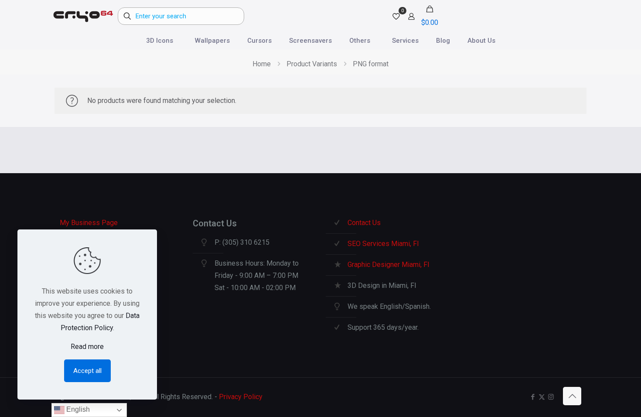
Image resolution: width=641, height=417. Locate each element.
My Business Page (89, 223)
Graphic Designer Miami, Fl (388, 264)
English (77, 409)
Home (261, 64)
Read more (87, 346)
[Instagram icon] (551, 397)
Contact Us (364, 223)
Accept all (87, 371)
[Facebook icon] (532, 397)
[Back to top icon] (572, 396)
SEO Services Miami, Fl (383, 243)
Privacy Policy (241, 397)
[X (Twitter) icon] (542, 397)
